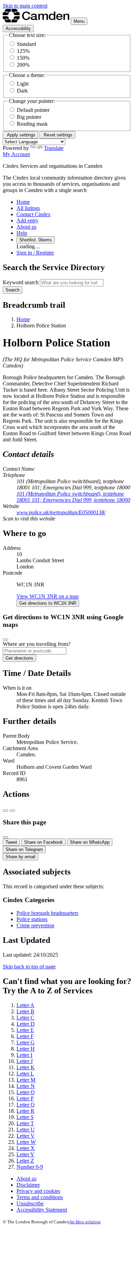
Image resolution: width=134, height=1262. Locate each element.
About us (26, 227)
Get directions (47, 603)
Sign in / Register (35, 253)
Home (23, 319)
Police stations (31, 919)
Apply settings (20, 134)
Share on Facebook (43, 842)
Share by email (20, 856)
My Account (16, 154)
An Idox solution (85, 1221)
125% (23, 51)
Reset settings (57, 134)
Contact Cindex (33, 214)
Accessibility (18, 28)
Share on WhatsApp (90, 842)
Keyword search (20, 282)
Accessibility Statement (41, 1210)
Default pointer (33, 110)
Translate (54, 148)
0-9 (29, 1167)
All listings (28, 208)
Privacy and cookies (38, 1191)
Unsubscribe (30, 1203)
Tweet (11, 842)
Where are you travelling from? (36, 644)
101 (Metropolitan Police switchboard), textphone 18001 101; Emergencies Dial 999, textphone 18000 (73, 497)
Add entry (27, 220)
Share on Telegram (24, 849)
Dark (22, 91)
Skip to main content (25, 6)
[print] (5, 811)
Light (23, 84)
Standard (26, 44)
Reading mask (32, 124)
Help (21, 233)
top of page (29, 966)
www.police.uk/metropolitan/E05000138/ (60, 512)
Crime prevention (35, 925)
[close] (5, 640)
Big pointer (29, 117)
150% (23, 58)
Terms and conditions (39, 1197)
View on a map (47, 596)
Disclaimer (28, 1185)
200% (23, 65)
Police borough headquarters (47, 913)
